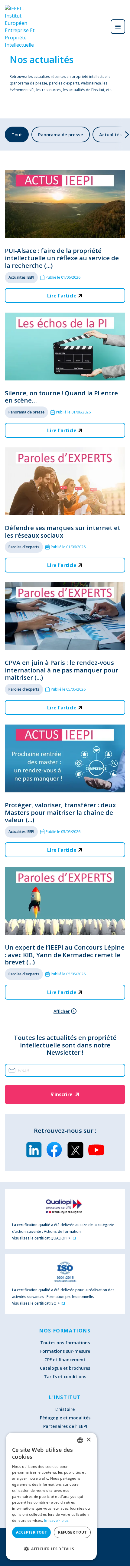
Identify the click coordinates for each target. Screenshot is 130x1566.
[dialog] (51, 1496)
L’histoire (65, 1409)
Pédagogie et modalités (65, 1418)
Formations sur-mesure (65, 1351)
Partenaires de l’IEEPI (65, 1426)
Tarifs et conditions (65, 1376)
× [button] (88, 1440)
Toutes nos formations (65, 1342)
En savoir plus (56, 1520)
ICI (74, 1238)
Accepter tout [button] (31, 1532)
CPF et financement (65, 1359)
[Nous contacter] (101, 26)
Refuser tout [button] (72, 1532)
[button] (51, 1549)
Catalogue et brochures (65, 1368)
